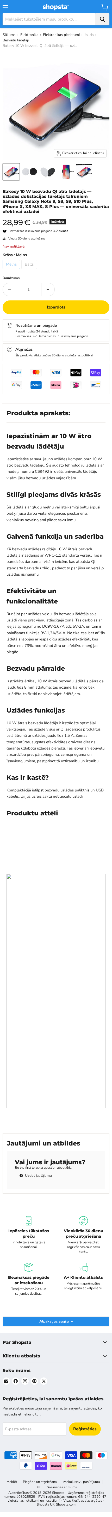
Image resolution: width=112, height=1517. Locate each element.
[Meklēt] (102, 19)
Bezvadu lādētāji (16, 40)
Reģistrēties (85, 1429)
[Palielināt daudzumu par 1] (48, 289)
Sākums (9, 34)
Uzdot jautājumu (38, 1175)
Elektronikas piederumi (61, 34)
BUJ (38, 1487)
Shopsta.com (66, 1504)
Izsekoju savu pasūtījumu (81, 1482)
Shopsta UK (45, 1504)
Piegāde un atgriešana (40, 1482)
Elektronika (29, 34)
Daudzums (11, 278)
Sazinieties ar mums (62, 1487)
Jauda (89, 34)
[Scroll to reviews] (56, 217)
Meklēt (12, 1482)
